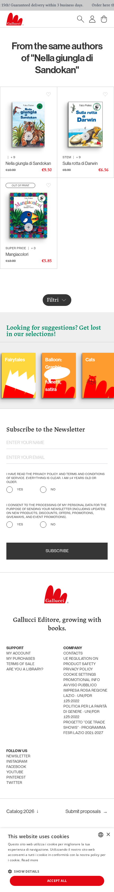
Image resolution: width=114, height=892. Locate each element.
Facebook (16, 767)
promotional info (81, 680)
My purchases (20, 659)
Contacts (73, 654)
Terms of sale (20, 664)
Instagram (16, 762)
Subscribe (57, 551)
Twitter (14, 783)
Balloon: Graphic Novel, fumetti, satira (41, 374)
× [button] (108, 835)
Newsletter (18, 756)
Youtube (14, 772)
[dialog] (57, 860)
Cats (77, 360)
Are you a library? (24, 669)
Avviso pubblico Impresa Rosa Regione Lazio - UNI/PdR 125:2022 (85, 693)
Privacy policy (78, 669)
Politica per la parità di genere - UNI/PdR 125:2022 (85, 712)
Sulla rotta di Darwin (80, 163)
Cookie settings (79, 675)
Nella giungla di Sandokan (28, 163)
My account (18, 654)
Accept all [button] (57, 880)
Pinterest (16, 778)
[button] (23, 871)
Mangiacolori (17, 254)
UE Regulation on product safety (80, 661)
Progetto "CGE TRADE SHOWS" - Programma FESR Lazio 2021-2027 (84, 727)
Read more (29, 860)
